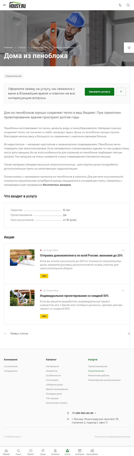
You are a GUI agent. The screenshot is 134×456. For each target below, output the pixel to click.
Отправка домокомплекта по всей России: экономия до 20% (81, 255)
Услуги (92, 359)
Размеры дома (54, 393)
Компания (10, 359)
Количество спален (56, 403)
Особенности (53, 375)
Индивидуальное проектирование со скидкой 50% (74, 295)
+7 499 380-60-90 (82, 413)
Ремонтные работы (98, 375)
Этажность (52, 371)
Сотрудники (10, 371)
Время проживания (57, 389)
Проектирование (97, 366)
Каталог (51, 359)
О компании (11, 366)
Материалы (52, 366)
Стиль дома (52, 380)
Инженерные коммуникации (104, 380)
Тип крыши (52, 398)
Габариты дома (54, 384)
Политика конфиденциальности (112, 436)
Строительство (96, 371)
